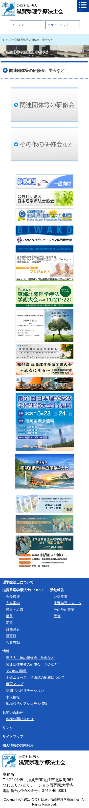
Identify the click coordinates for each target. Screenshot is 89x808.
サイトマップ (12, 736)
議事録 (11, 636)
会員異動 (13, 642)
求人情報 (13, 697)
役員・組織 (14, 610)
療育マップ (14, 684)
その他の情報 (16, 671)
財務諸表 (13, 629)
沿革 (9, 616)
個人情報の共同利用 (18, 745)
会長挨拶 (13, 596)
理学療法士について (18, 582)
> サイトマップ (58, 25)
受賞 (57, 616)
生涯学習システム (67, 603)
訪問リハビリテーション (25, 691)
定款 (9, 623)
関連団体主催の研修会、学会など (32, 664)
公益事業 (60, 596)
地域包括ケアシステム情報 (26, 704)
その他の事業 (64, 610)
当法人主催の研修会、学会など (30, 658)
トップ (6, 39)
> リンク (18, 25)
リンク (7, 728)
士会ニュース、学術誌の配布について (35, 677)
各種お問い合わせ (20, 719)
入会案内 (13, 603)
